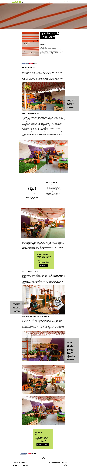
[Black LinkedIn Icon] (16, 465)
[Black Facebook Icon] (13, 465)
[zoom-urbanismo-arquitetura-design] (24, 465)
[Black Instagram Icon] (19, 465)
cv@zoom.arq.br (63, 464)
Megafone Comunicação (52, 48)
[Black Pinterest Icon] (21, 465)
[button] (43, 472)
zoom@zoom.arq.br (64, 462)
